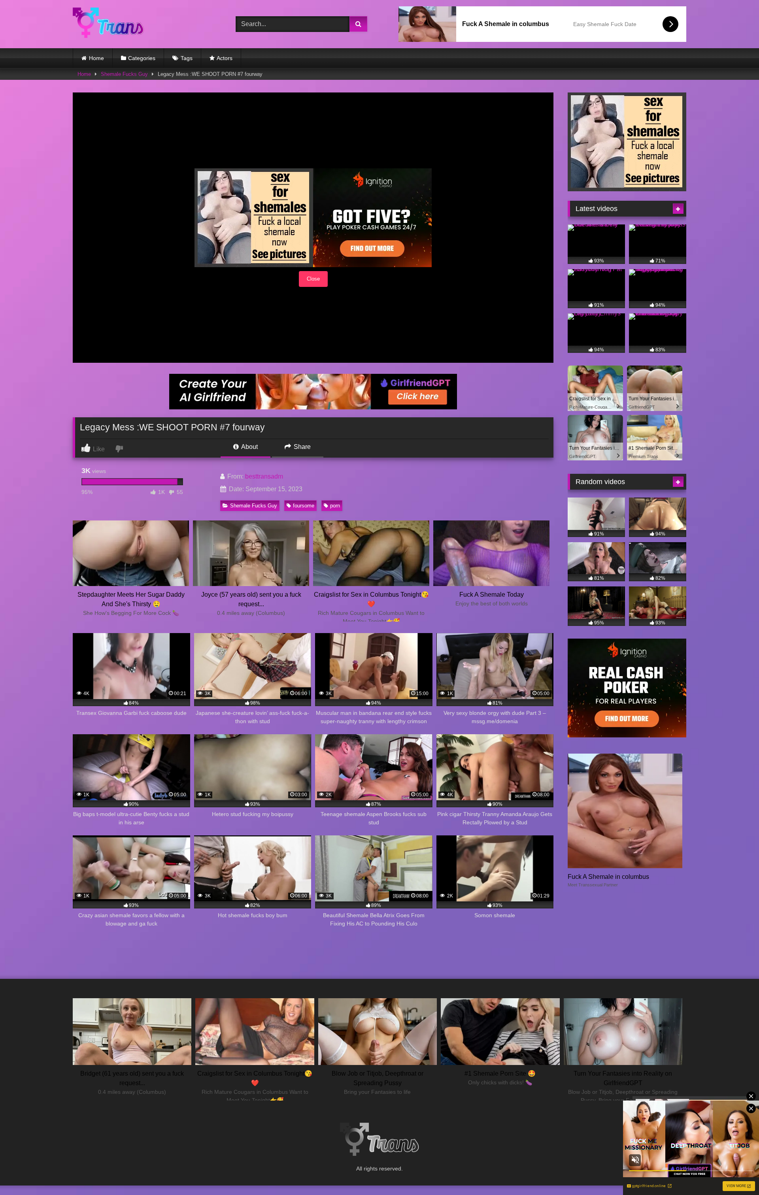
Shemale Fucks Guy (124, 74)
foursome (303, 506)
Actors (224, 58)
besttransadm (264, 476)
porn (335, 506)
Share (301, 446)
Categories (141, 58)
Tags (187, 58)
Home (96, 58)
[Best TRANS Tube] (108, 24)
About (249, 446)
